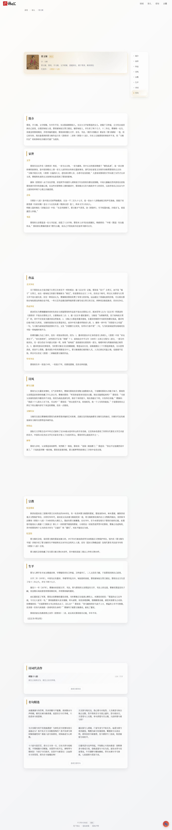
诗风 (137, 71)
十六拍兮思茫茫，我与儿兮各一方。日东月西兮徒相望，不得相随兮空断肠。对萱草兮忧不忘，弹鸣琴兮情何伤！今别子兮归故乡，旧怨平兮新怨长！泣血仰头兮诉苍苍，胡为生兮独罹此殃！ (50, 750)
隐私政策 (86, 826)
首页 (26, 10)
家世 (137, 61)
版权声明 (95, 826)
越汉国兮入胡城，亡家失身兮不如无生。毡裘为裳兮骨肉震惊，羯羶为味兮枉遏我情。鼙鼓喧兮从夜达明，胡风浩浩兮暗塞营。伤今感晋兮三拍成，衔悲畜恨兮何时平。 (100, 732)
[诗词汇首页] (9, 3)
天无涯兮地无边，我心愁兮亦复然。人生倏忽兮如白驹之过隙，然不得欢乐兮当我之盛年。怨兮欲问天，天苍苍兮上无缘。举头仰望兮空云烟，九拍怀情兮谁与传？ (100, 715)
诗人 (149, 3)
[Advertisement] (86, 31)
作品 (137, 66)
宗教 (137, 77)
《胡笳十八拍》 (55, 69)
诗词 (142, 3)
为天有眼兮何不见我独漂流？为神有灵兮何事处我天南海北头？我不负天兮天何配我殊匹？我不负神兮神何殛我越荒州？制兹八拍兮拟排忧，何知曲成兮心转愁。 (50, 732)
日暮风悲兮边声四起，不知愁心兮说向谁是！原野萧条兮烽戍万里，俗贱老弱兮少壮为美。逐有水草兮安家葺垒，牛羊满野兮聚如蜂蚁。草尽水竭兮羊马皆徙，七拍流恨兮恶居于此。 (100, 750)
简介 (137, 56)
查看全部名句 (76, 763)
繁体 (91, 823)
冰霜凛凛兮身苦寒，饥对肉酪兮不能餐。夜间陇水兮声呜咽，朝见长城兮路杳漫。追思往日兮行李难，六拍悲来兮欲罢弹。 (50, 713)
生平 (137, 82)
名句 (157, 3)
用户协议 (76, 826)
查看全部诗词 (76, 689)
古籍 (165, 3)
